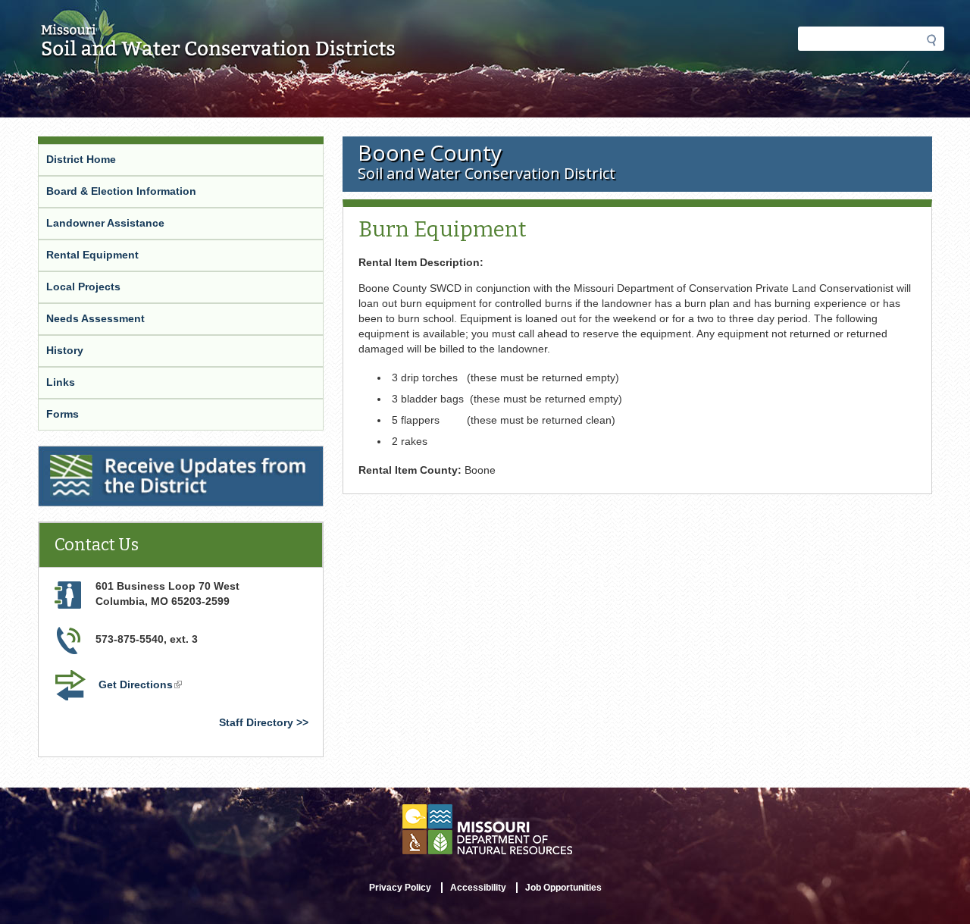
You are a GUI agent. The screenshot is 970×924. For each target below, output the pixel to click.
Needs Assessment (95, 318)
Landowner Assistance (105, 223)
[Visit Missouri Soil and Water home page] (218, 51)
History (64, 350)
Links (60, 382)
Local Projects (83, 286)
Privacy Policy (400, 887)
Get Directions (142, 686)
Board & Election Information (121, 191)
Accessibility (478, 887)
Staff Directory (256, 722)
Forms (62, 414)
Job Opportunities (563, 887)
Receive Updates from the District (127, 455)
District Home (81, 159)
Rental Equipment (92, 255)
